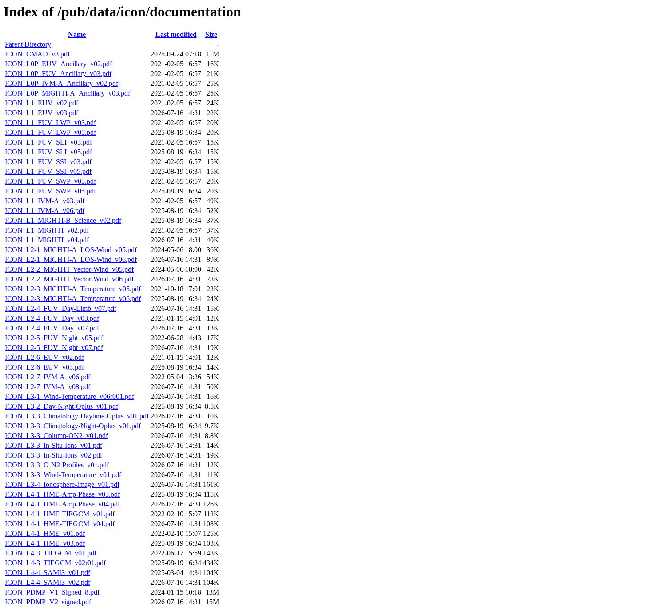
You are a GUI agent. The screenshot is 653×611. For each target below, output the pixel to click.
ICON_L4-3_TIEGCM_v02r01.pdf (55, 563)
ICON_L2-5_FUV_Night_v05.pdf (54, 338)
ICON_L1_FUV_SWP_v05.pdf (50, 191)
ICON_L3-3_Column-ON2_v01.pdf (56, 435)
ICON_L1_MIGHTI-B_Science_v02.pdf (63, 220)
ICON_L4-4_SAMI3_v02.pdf (47, 582)
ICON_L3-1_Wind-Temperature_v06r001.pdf (69, 396)
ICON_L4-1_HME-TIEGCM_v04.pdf (60, 523)
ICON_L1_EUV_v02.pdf (41, 103)
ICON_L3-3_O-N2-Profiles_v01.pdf (57, 465)
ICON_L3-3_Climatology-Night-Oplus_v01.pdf (73, 426)
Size (211, 34)
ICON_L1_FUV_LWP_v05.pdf (50, 132)
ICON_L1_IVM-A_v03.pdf (44, 201)
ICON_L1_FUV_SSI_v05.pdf (48, 171)
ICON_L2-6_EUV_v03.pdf (44, 367)
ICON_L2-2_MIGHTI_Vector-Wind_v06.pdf (69, 279)
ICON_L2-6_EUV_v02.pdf (44, 357)
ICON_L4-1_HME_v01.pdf (45, 533)
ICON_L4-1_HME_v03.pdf (45, 543)
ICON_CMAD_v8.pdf (37, 54)
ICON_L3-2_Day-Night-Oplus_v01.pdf (61, 406)
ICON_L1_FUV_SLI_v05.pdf (48, 152)
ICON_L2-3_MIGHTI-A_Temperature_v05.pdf (73, 289)
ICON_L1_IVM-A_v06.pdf (44, 210)
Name (77, 34)
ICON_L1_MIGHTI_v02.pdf (47, 230)
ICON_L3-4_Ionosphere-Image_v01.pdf (62, 484)
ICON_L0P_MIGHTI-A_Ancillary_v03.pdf (67, 93)
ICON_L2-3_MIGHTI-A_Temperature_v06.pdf (73, 298)
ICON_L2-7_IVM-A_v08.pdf (47, 386)
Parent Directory (28, 44)
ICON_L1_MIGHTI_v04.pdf (47, 240)
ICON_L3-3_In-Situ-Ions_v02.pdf (53, 455)
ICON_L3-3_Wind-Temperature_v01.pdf (63, 474)
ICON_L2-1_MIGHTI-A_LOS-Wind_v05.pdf (71, 249)
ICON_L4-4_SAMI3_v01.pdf (47, 572)
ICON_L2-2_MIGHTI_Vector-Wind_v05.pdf (69, 269)
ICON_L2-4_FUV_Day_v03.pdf (52, 318)
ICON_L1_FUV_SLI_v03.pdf (48, 142)
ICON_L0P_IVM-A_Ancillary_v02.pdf (61, 83)
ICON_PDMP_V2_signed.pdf (48, 602)
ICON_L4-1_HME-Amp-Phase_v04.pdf (62, 504)
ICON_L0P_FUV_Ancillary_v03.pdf (58, 73)
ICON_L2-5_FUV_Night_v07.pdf (54, 347)
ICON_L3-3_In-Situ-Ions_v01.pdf (53, 445)
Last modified (176, 34)
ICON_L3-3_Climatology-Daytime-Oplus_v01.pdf (77, 416)
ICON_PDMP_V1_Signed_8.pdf (52, 592)
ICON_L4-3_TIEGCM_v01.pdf (50, 553)
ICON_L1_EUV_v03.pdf (41, 113)
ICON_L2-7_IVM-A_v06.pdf (47, 377)
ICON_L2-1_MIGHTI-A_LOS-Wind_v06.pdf (71, 259)
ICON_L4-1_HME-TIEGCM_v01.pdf (60, 514)
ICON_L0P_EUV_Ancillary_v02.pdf (58, 64)
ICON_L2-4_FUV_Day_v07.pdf (52, 328)
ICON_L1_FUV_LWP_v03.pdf (50, 122)
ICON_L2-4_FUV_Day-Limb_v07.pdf (60, 308)
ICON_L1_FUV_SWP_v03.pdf (50, 181)
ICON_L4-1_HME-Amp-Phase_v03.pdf (62, 494)
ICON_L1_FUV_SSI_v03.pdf (48, 161)
